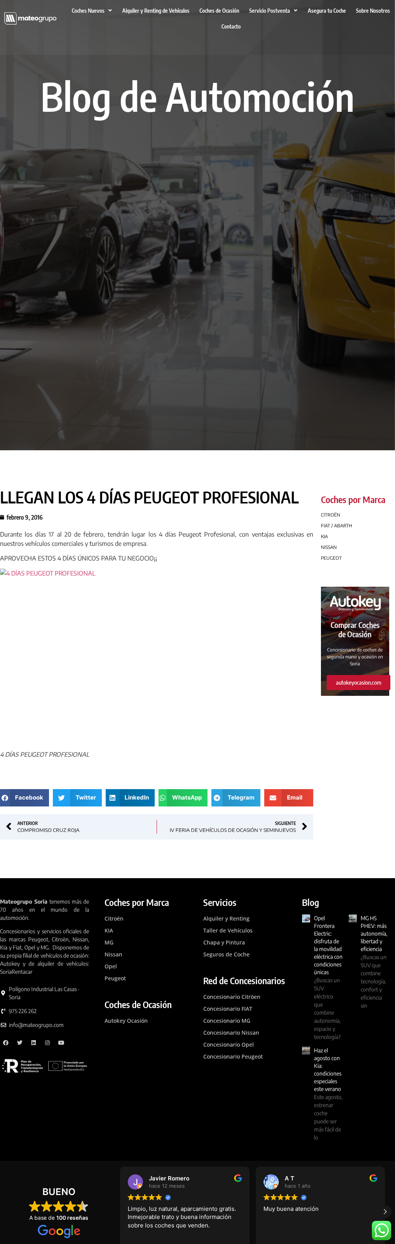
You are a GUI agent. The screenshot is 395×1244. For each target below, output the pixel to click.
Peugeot (115, 978)
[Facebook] (6, 1043)
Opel (111, 966)
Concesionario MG (226, 1020)
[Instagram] (47, 1043)
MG (109, 942)
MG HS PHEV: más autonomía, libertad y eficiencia (374, 933)
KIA (109, 930)
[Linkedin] (34, 1043)
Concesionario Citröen (231, 996)
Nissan (113, 954)
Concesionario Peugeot (233, 1056)
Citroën (114, 918)
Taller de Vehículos (228, 930)
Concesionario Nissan (231, 1032)
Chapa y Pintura (224, 942)
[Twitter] (20, 1043)
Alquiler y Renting (226, 918)
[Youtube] (61, 1043)
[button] (24, 797)
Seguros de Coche (226, 954)
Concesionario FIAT (227, 1008)
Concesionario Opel (228, 1044)
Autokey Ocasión (126, 1020)
